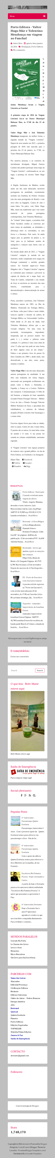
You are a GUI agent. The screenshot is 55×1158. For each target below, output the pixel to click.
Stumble (17, 466)
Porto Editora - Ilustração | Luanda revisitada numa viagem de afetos (33, 495)
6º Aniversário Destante (32, 904)
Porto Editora (37, 46)
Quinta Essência (18, 1015)
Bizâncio (14, 991)
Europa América (18, 1001)
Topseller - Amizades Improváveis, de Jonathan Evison (33, 606)
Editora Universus (19, 995)
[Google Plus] (25, 795)
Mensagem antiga (39, 638)
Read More (33, 515)
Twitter (17, 463)
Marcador (15, 981)
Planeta (14, 1018)
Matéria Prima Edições (21, 1032)
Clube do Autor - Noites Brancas (25, 998)
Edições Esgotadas (19, 1025)
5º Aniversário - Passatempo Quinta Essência (30, 821)
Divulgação (26, 46)
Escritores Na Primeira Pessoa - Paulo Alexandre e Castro (33, 876)
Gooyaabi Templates (33, 1153)
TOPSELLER (16, 1028)
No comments (19, 50)
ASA (13, 1005)
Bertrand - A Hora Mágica (33, 521)
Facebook (28, 459)
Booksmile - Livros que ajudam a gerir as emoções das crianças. (33, 551)
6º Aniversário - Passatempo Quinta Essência (30, 848)
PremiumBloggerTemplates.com (31, 1150)
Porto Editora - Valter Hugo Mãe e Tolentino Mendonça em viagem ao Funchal (27, 32)
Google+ (28, 463)
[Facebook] (20, 795)
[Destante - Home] (27, 8)
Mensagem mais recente (18, 638)
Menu (12, 16)
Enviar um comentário (20, 656)
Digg (28, 466)
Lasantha (13, 1150)
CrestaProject (23, 1147)
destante (25, 1144)
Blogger (35, 1106)
